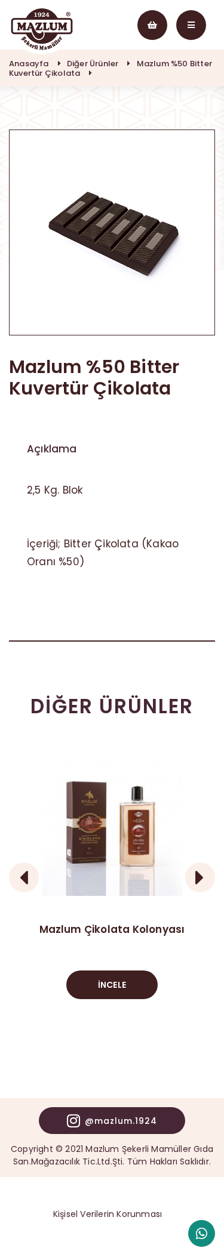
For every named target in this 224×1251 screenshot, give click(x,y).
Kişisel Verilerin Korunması (107, 1214)
